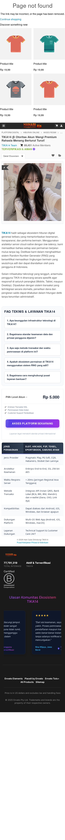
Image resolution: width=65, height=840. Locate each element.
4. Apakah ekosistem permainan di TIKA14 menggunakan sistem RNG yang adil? (30, 363)
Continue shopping (10, 19)
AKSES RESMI (49, 132)
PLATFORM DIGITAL (10, 132)
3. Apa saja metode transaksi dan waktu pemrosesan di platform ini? (28, 349)
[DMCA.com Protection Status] (4, 165)
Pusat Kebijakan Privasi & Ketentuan (32, 542)
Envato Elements (14, 678)
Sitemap (40, 682)
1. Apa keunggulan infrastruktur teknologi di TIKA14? (31, 322)
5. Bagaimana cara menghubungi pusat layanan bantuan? (28, 377)
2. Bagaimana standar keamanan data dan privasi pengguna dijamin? (30, 336)
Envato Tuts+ (52, 678)
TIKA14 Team (9, 145)
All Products (27, 682)
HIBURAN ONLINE (31, 132)
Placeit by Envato (34, 678)
